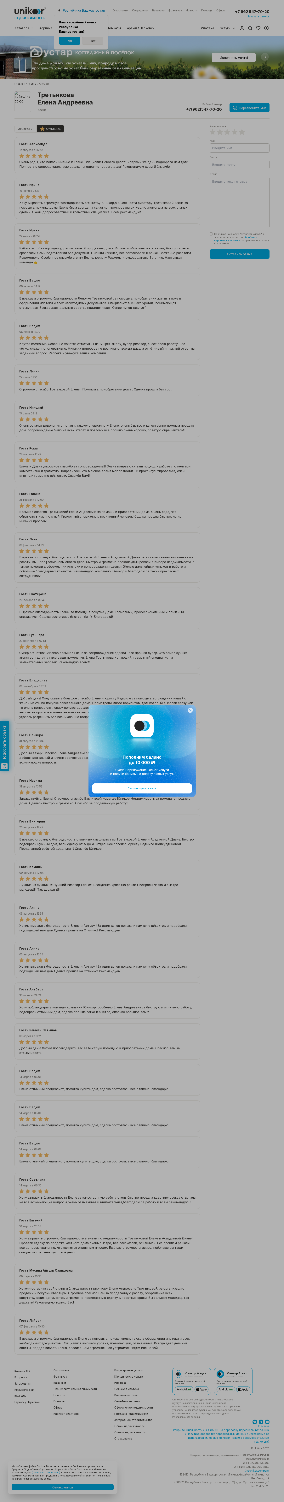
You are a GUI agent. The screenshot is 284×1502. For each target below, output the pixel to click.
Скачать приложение (142, 788)
